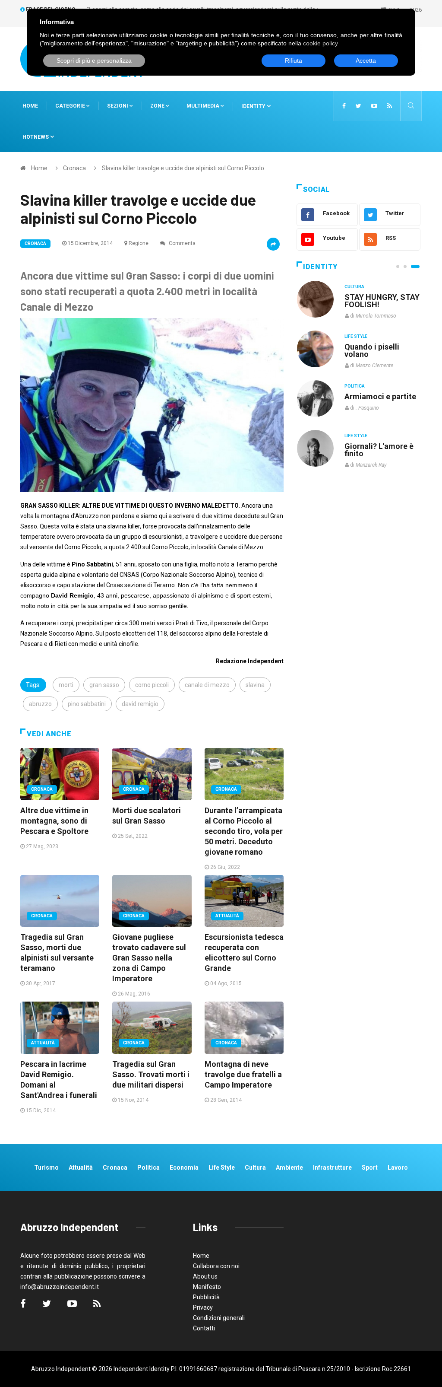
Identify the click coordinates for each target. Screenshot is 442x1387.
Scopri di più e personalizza (94, 60)
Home (30, 106)
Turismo (46, 1167)
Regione (138, 243)
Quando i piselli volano (371, 350)
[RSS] (389, 105)
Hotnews (35, 137)
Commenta (181, 243)
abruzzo (40, 703)
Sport (370, 1167)
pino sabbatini (87, 703)
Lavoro (398, 1167)
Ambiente (289, 1167)
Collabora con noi (216, 1266)
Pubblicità (206, 1297)
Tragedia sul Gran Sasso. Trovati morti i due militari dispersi (150, 1074)
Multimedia (203, 106)
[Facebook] (344, 105)
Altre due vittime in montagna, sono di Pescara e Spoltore (54, 821)
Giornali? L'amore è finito (379, 450)
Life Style (355, 336)
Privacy (203, 1307)
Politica (354, 386)
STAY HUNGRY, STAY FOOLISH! (382, 301)
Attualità (227, 915)
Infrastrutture (332, 1167)
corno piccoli (152, 684)
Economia (184, 1167)
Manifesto (207, 1286)
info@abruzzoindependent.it (59, 1286)
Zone (158, 106)
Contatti (204, 1328)
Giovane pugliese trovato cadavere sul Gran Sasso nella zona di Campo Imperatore (149, 957)
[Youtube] (374, 105)
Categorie (70, 106)
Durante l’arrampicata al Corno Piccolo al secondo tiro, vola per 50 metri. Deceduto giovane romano (244, 831)
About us (205, 1276)
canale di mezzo (207, 684)
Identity (253, 106)
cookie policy (320, 43)
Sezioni (118, 106)
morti (66, 684)
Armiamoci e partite (380, 396)
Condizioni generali (219, 1317)
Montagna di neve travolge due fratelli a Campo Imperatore (243, 1074)
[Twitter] (358, 105)
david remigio (140, 703)
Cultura (354, 286)
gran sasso (104, 684)
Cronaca (74, 168)
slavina (255, 684)
